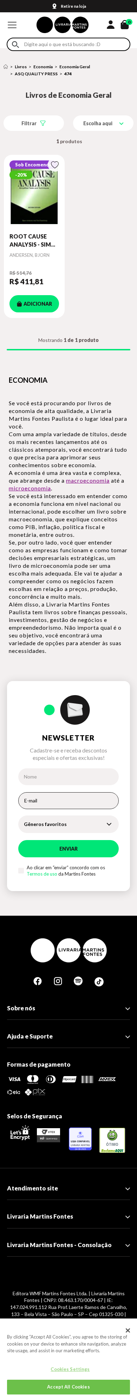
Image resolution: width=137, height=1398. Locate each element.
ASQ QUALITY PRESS (36, 73)
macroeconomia (88, 480)
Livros (21, 66)
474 (68, 73)
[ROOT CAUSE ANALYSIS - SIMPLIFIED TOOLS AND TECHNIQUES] (34, 193)
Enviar (68, 849)
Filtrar (29, 123)
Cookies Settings (70, 1369)
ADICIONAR (38, 304)
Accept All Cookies (68, 1387)
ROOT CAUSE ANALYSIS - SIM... (32, 240)
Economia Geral (74, 66)
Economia (43, 66)
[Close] (128, 1330)
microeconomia (30, 488)
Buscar (15, 44)
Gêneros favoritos (45, 824)
